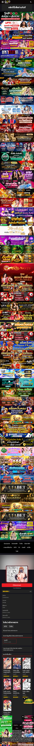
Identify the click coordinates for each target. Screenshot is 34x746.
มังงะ (17, 728)
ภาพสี (23, 547)
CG (19, 547)
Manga (4, 602)
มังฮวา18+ (27, 543)
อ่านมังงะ (16, 725)
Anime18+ (15, 543)
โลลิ (17, 551)
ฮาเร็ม (28, 547)
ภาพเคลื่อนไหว (8, 547)
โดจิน (21, 543)
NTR (15, 547)
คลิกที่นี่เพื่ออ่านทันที (17, 7)
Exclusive (7, 543)
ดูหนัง (21, 725)
